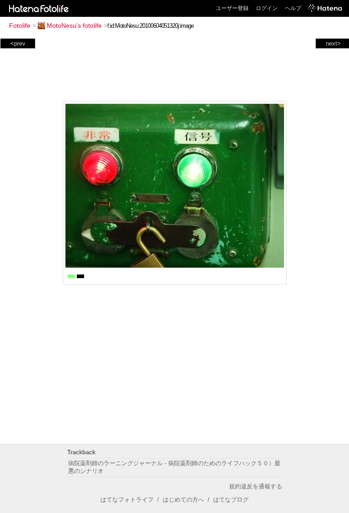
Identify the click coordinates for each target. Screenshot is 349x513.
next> (333, 43)
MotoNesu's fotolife (74, 25)
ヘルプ (293, 8)
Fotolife (19, 25)
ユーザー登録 (232, 8)
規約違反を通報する (255, 486)
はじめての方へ (183, 499)
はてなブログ (231, 499)
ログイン (267, 8)
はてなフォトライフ (127, 499)
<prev (17, 43)
